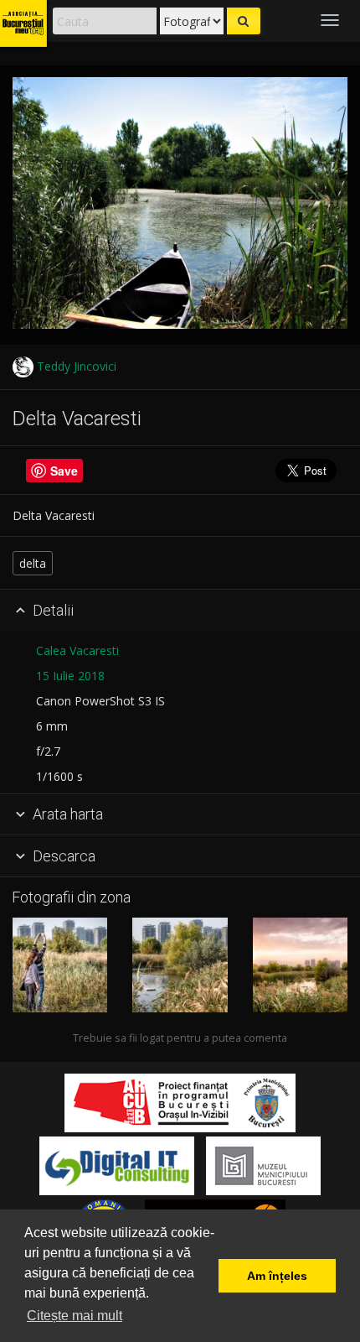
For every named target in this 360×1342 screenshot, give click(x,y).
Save (64, 470)
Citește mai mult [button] (74, 1315)
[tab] (180, 610)
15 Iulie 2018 (70, 676)
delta (32, 563)
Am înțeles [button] (277, 1275)
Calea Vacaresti (77, 650)
